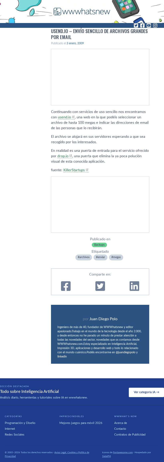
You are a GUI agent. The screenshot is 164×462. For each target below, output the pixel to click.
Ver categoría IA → (146, 392)
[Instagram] (155, 25)
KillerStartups (74, 170)
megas (117, 257)
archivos (84, 257)
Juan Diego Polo (103, 319)
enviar (101, 257)
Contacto (120, 428)
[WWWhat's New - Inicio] (82, 11)
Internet (10, 428)
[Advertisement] (100, 77)
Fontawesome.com (123, 452)
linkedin (62, 356)
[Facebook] (142, 25)
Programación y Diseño (20, 423)
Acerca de (120, 423)
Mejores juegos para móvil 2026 (80, 423)
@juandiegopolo (125, 352)
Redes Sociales (14, 434)
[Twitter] (136, 25)
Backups (99, 245)
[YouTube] (148, 25)
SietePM (106, 456)
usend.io (64, 117)
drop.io (62, 156)
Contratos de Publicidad (129, 434)
